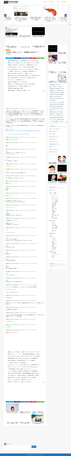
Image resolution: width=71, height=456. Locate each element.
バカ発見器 (54, 225)
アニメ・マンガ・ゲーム (56, 254)
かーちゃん (54, 239)
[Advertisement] (25, 99)
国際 (53, 207)
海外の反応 (53, 233)
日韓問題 (54, 211)
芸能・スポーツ (54, 251)
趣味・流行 (54, 230)
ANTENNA (64, 1)
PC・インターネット (56, 197)
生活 (52, 236)
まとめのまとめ (54, 151)
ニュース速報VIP (55, 201)
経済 (53, 216)
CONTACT (52, 1)
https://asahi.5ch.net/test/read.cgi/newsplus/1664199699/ (18, 134)
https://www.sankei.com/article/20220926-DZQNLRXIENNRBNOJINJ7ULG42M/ (23, 130)
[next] (66, 15)
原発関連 (54, 205)
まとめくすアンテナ (55, 136)
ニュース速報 (53, 192)
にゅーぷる (53, 146)
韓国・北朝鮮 (54, 217)
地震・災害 (54, 208)
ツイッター (53, 190)
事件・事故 (54, 204)
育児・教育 (54, 247)
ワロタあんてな (54, 131)
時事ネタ (54, 212)
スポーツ (54, 255)
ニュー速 (52, 133)
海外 (53, 213)
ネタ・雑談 (53, 220)
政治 (53, 209)
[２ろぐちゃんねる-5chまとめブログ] (11, 3)
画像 (53, 257)
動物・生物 (54, 243)
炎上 (53, 229)
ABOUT (45, 1)
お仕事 (53, 238)
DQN (53, 222)
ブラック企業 (54, 226)
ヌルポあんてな (54, 141)
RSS (58, 1)
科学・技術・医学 (55, 215)
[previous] (5, 15)
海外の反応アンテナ (55, 144)
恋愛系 (53, 246)
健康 (53, 242)
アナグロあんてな (54, 149)
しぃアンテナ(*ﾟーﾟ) (55, 128)
